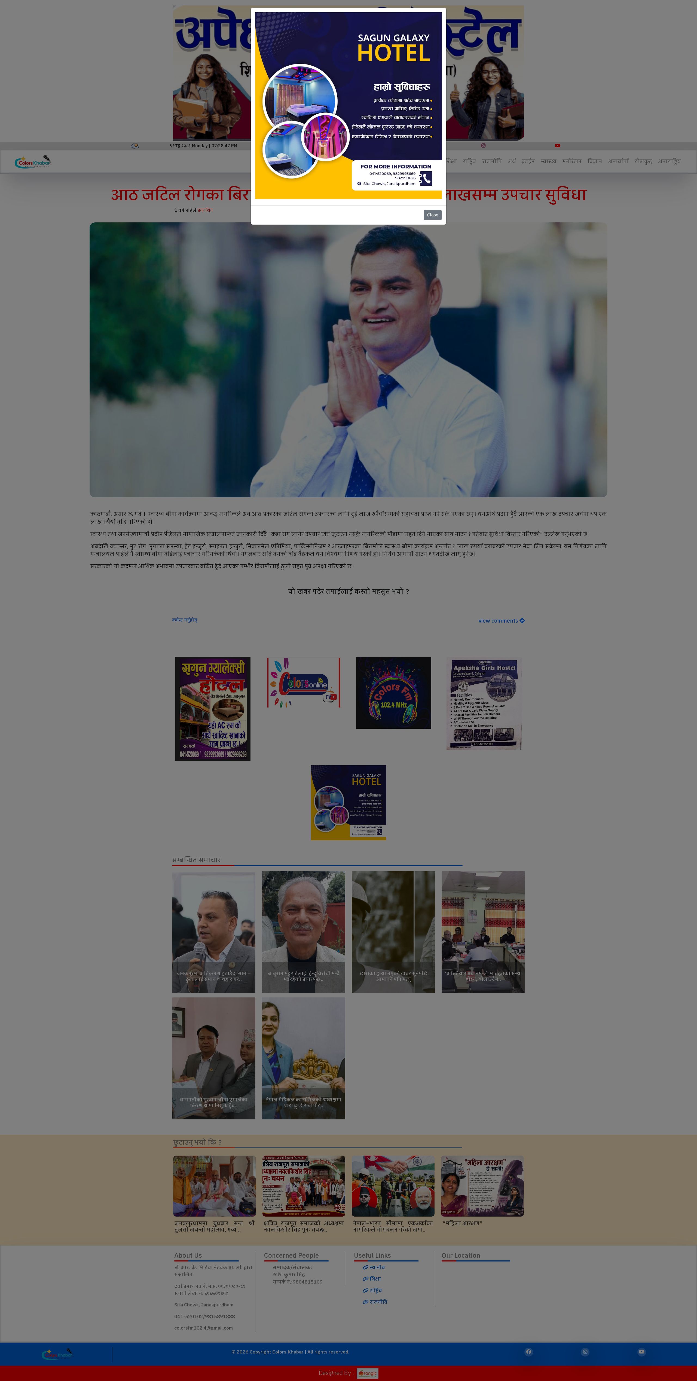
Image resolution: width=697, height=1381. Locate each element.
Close (432, 215)
